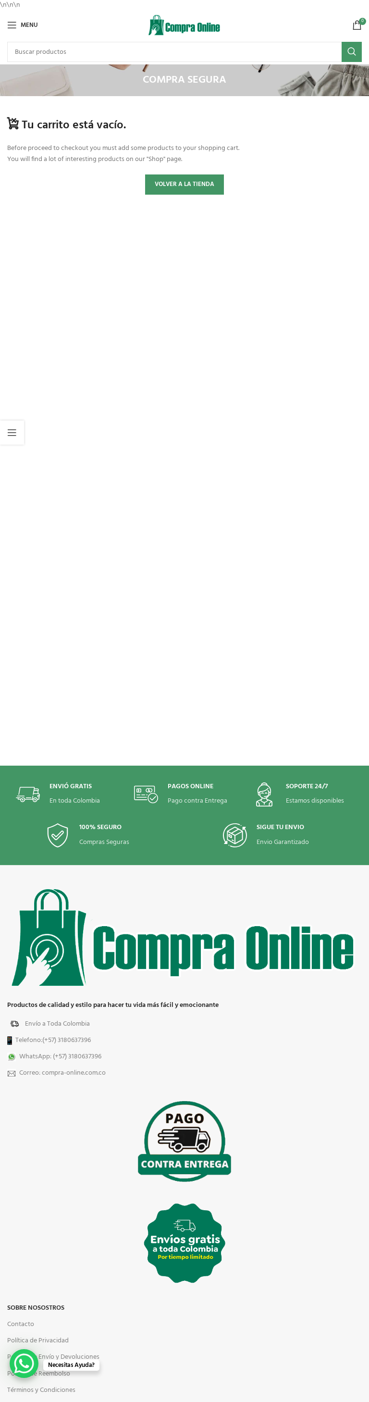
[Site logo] (184, 25)
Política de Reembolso (38, 1373)
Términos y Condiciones (41, 1390)
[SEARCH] (352, 52)
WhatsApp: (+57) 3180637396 (60, 1056)
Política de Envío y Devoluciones (53, 1357)
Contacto (20, 1324)
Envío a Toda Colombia (57, 1024)
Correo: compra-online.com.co (62, 1073)
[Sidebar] (12, 433)
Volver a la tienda (184, 184)
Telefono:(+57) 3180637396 (53, 1040)
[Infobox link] (302, 794)
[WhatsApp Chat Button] (24, 1363)
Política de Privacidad (38, 1340)
